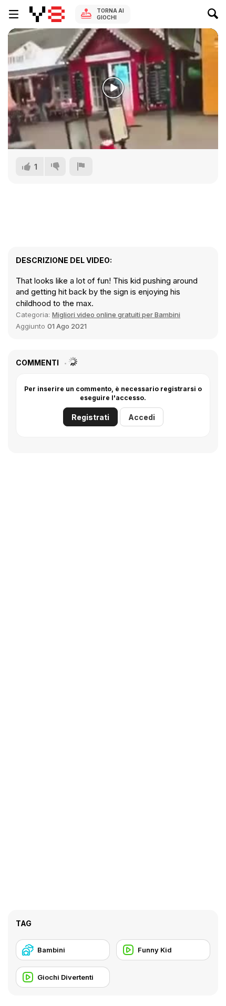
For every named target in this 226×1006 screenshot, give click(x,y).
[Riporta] (81, 166)
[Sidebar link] (13, 14)
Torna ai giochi (110, 13)
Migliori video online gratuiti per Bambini (116, 314)
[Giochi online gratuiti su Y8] (47, 14)
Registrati (90, 417)
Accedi (141, 417)
